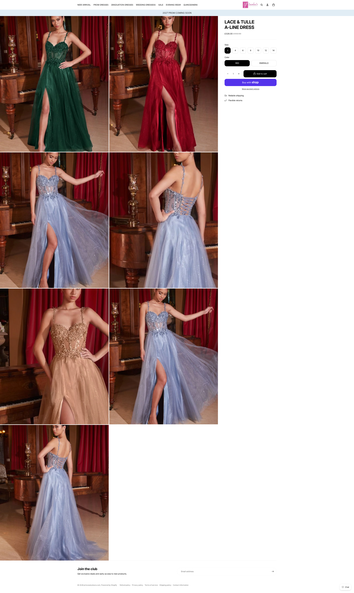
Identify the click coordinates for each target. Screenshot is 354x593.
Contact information (180, 585)
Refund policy (125, 585)
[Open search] (262, 5)
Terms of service (151, 585)
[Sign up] (272, 571)
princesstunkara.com (92, 585)
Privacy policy (137, 585)
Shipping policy (165, 585)
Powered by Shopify (109, 585)
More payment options (250, 89)
